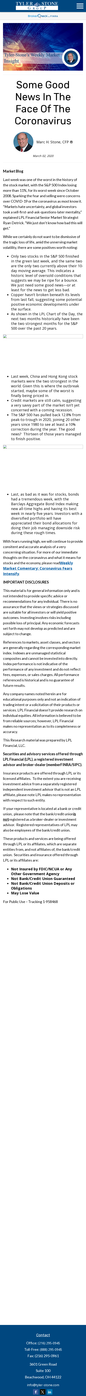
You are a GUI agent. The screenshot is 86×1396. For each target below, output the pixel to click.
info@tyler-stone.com (43, 1385)
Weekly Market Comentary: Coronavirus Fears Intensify (38, 568)
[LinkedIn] (49, 1392)
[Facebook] (35, 1392)
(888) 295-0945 (51, 1349)
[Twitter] (42, 1392)
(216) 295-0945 (49, 1343)
